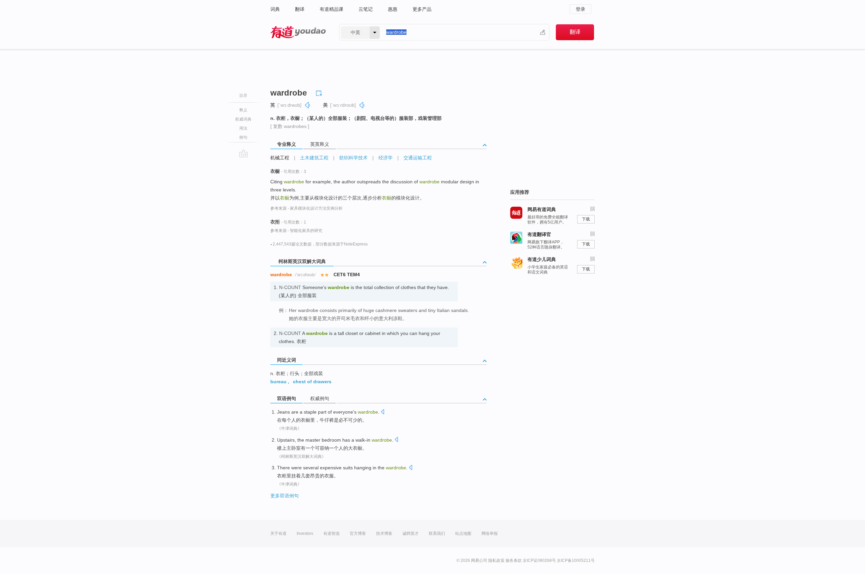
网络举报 (489, 533)
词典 (275, 9)
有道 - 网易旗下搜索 (298, 32)
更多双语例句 (284, 495)
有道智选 (331, 533)
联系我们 (437, 533)
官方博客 (358, 533)
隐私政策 (496, 560)
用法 (243, 128)
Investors (305, 533)
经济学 (385, 157)
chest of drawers (312, 381)
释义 (243, 110)
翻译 (299, 9)
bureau (278, 381)
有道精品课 (331, 9)
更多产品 (422, 9)
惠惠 (392, 9)
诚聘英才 (410, 533)
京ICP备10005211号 (576, 560)
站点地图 (463, 533)
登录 (580, 9)
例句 (243, 137)
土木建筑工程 (314, 157)
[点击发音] (382, 412)
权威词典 (243, 119)
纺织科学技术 (353, 157)
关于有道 (278, 533)
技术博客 (384, 533)
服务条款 (513, 560)
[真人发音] (308, 105)
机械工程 (279, 157)
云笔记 (366, 9)
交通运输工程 (417, 157)
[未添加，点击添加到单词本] (320, 92)
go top (243, 153)
